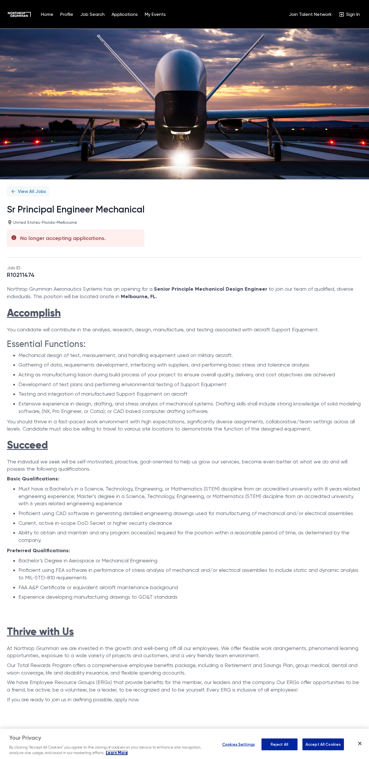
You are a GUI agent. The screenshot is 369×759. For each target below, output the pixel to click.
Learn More (117, 753)
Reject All (279, 744)
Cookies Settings (238, 744)
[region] (184, 744)
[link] (19, 14)
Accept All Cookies (323, 744)
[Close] (359, 743)
